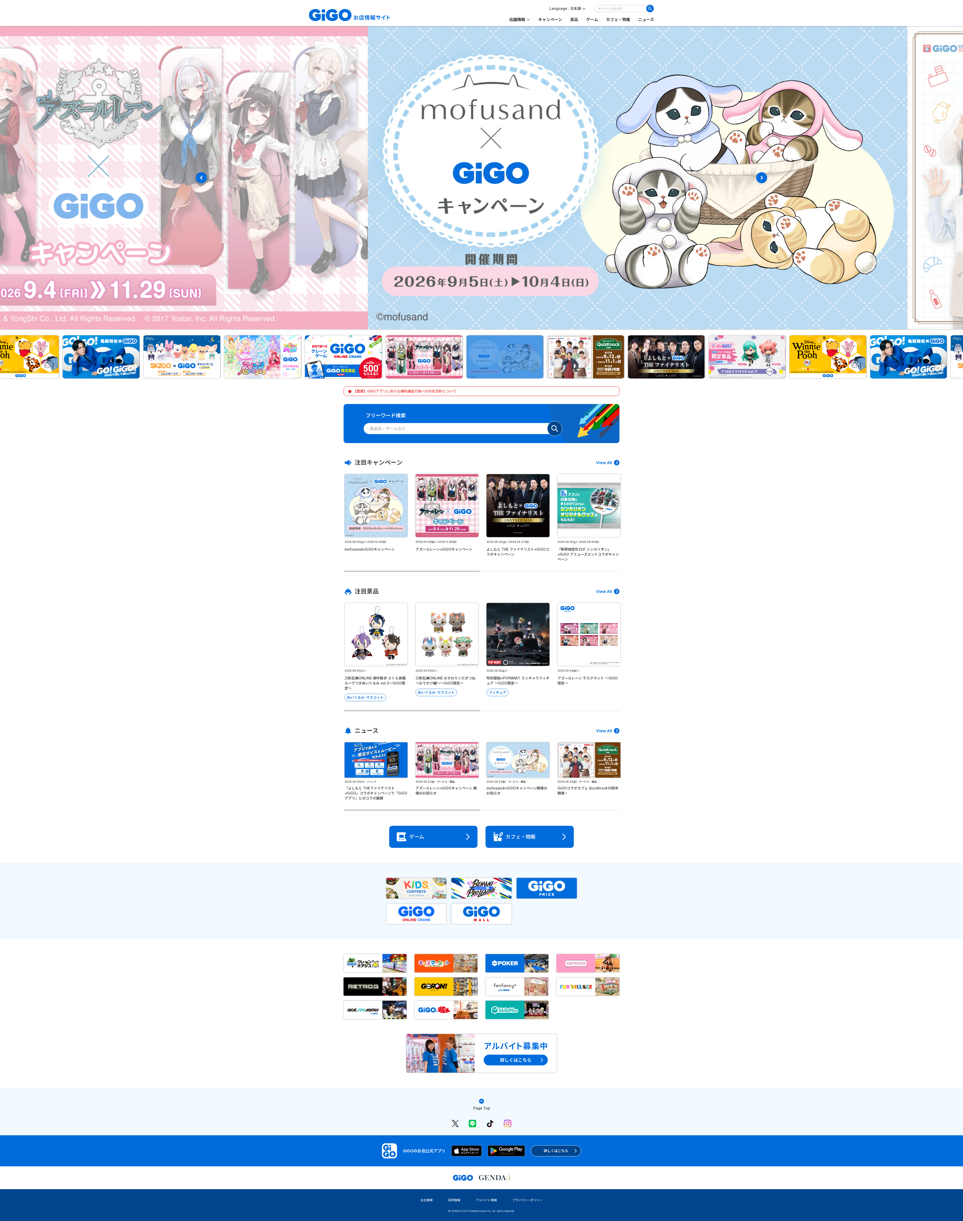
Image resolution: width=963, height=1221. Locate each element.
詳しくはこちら (556, 1151)
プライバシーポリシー (527, 1200)
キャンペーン (550, 19)
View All (604, 462)
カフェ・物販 (618, 19)
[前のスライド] (201, 177)
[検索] (650, 9)
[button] (77, 356)
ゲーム (592, 19)
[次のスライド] (761, 177)
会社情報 (427, 1200)
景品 (574, 19)
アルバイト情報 (486, 1200)
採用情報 (454, 1200)
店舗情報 (517, 19)
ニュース (646, 19)
